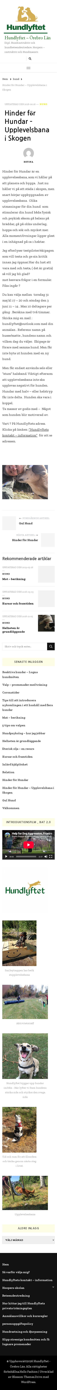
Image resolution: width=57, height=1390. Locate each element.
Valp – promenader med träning (24, 684)
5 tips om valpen (13, 725)
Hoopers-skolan (13, 1288)
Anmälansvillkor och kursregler (25, 1316)
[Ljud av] (45, 856)
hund (43, 104)
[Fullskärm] (50, 856)
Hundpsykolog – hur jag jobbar (23, 733)
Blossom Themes (23, 1377)
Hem (5, 1264)
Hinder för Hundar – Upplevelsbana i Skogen (28, 790)
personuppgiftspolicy (17, 1324)
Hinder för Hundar (15, 780)
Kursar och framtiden (18, 603)
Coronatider (10, 692)
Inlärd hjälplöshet (15, 764)
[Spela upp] (6, 856)
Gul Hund (9, 800)
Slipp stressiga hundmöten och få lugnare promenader (25, 1342)
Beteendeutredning (16, 1295)
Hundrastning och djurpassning (24, 1331)
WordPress (28, 1382)
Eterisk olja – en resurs (18, 749)
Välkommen (10, 808)
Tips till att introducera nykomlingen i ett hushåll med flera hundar (27, 705)
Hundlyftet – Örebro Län (28, 38)
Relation (8, 772)
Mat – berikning (14, 579)
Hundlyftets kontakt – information (27, 1280)
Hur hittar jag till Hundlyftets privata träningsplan (23, 1306)
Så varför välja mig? (16, 1272)
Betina (28, 161)
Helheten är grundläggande (13, 629)
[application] (28, 845)
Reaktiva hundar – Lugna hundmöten (20, 674)
